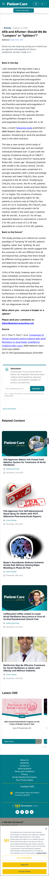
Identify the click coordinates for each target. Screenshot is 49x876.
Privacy (24, 774)
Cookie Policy (41, 853)
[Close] (46, 828)
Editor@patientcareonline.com (18, 323)
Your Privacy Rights (24, 780)
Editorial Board (24, 768)
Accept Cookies (24, 871)
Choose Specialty (22, 10)
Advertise (24, 763)
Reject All (24, 865)
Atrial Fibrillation (9, 409)
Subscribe (36, 388)
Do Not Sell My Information (24, 777)
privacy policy (8, 396)
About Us (24, 760)
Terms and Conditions (24, 771)
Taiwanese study (24, 127)
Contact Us (24, 765)
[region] (24, 850)
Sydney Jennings (12, 469)
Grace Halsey (11, 520)
